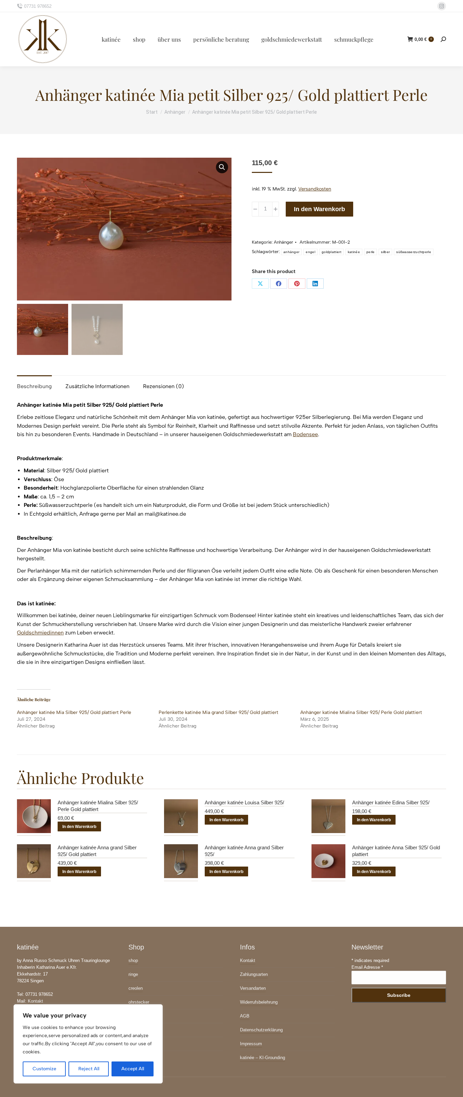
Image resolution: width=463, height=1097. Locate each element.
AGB (244, 1015)
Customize (44, 1069)
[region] (88, 1043)
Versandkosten (314, 189)
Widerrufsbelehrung (259, 1002)
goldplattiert (331, 252)
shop (133, 960)
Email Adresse (367, 967)
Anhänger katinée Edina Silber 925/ (390, 802)
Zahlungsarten (254, 974)
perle (370, 252)
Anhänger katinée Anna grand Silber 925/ (244, 851)
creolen (135, 988)
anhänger (291, 252)
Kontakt (35, 1001)
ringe (133, 974)
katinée (354, 252)
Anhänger (283, 242)
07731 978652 (38, 6)
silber (385, 252)
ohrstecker (138, 1002)
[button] (222, 167)
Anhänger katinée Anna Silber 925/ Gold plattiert (396, 851)
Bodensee (305, 434)
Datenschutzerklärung (261, 1029)
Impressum (251, 1043)
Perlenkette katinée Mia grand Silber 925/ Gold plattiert (218, 712)
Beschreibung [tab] (34, 386)
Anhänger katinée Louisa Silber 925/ (244, 802)
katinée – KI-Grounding (262, 1057)
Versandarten (253, 988)
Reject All (88, 1069)
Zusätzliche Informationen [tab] (97, 386)
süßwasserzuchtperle (413, 252)
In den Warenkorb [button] (79, 826)
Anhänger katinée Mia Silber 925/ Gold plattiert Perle (74, 712)
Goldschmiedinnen (40, 632)
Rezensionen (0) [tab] (163, 386)
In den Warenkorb (319, 209)
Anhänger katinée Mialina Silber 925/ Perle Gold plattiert (361, 712)
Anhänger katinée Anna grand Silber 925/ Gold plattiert (97, 851)
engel (310, 252)
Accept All (132, 1069)
